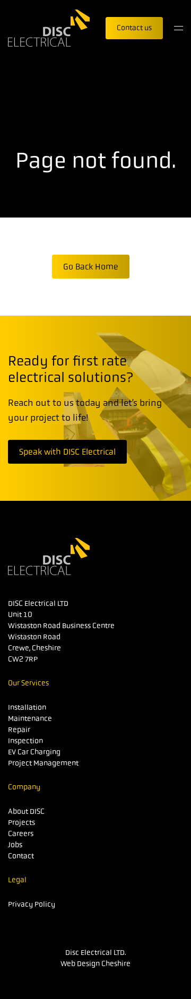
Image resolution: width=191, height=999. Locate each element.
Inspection (25, 740)
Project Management (43, 763)
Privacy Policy (31, 904)
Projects (21, 822)
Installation (27, 707)
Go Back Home (90, 267)
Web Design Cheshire (95, 963)
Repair (19, 729)
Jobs (15, 844)
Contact (21, 856)
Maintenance (30, 718)
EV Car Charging (34, 752)
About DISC (26, 811)
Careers (20, 833)
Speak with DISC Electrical (67, 452)
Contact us (134, 27)
